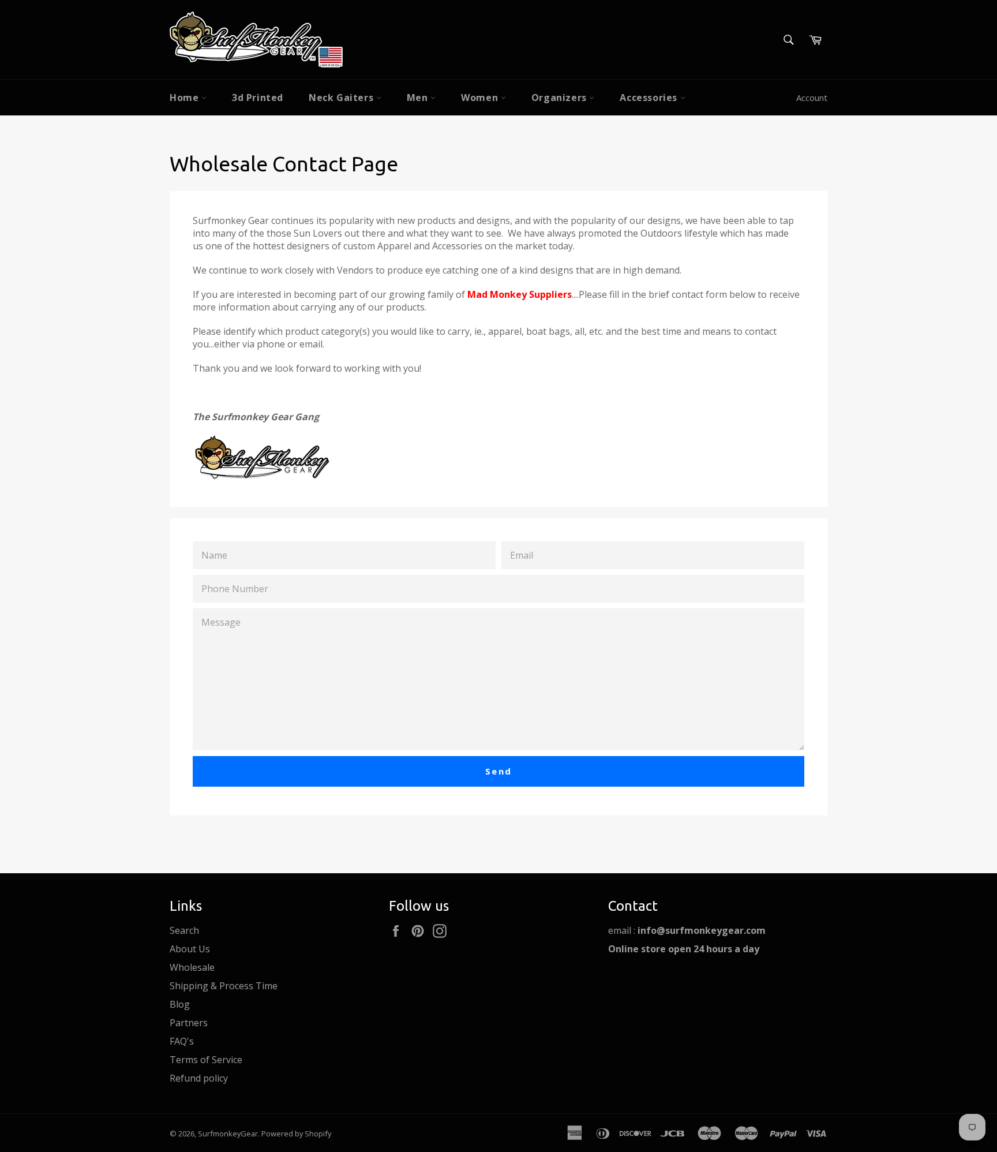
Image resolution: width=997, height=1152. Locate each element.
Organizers (560, 97)
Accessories (650, 97)
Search (184, 930)
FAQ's (182, 1041)
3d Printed (257, 97)
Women (481, 97)
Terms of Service (206, 1059)
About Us (190, 948)
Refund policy (199, 1078)
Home (185, 97)
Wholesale (192, 967)
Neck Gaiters (342, 97)
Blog (180, 1004)
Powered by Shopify (296, 1133)
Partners (189, 1022)
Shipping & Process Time (224, 985)
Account (811, 97)
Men (418, 97)
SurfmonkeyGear (228, 1133)
